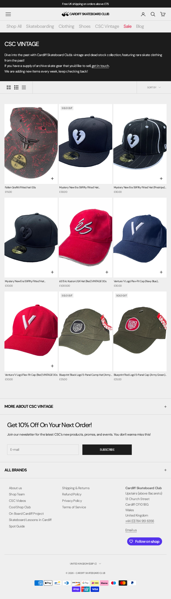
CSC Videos (17, 500)
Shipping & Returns (76, 488)
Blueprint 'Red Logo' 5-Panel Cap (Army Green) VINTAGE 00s (139, 375)
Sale (127, 26)
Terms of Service (74, 507)
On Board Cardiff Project (26, 513)
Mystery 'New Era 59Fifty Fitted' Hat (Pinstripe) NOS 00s (139, 188)
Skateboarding (40, 26)
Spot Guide (17, 526)
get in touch (100, 66)
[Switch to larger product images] (9, 87)
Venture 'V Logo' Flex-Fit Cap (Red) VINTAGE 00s (31, 375)
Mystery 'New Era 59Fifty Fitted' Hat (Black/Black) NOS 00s (24, 281)
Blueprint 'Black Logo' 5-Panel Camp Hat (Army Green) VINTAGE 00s (84, 375)
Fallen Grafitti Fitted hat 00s (20, 187)
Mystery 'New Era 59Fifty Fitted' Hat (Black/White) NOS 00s (78, 188)
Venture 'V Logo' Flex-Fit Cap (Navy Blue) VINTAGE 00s (135, 281)
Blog (140, 26)
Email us (131, 530)
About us (15, 488)
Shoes (84, 26)
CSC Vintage (107, 26)
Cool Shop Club (20, 507)
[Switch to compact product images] (24, 87)
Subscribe (107, 450)
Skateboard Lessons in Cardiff (30, 520)
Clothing (66, 26)
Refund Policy (71, 494)
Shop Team (16, 494)
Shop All (14, 26)
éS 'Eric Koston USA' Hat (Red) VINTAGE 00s (82, 281)
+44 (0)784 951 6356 (139, 521)
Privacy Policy (72, 500)
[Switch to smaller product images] (16, 87)
